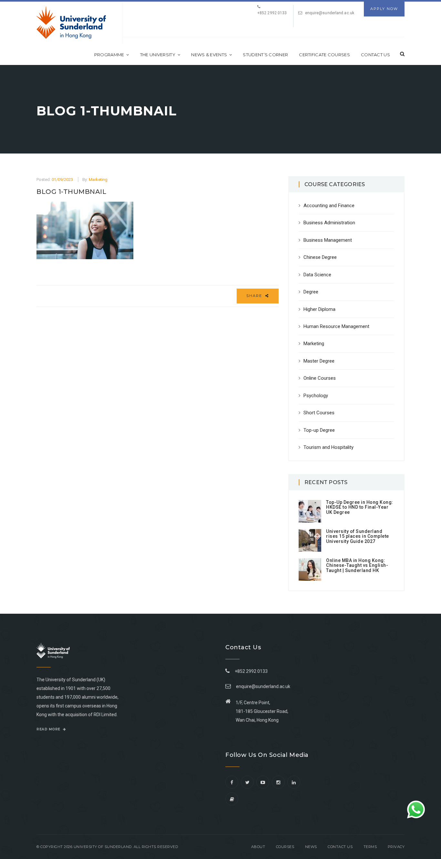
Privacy (396, 846)
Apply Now (384, 8)
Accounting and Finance (328, 205)
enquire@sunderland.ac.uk (329, 13)
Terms (370, 846)
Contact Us (375, 54)
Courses (285, 846)
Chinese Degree (320, 257)
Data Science (317, 275)
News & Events (209, 54)
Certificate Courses (324, 54)
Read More (48, 729)
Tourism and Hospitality (328, 447)
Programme (109, 54)
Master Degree (318, 361)
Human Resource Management (336, 326)
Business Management (327, 240)
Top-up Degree (319, 430)
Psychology (315, 395)
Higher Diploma (319, 309)
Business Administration (329, 223)
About (258, 846)
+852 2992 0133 (250, 671)
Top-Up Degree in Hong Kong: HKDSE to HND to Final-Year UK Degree (359, 507)
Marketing (98, 179)
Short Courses (318, 413)
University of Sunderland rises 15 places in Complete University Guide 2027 (357, 536)
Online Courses (319, 378)
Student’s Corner (265, 54)
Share (255, 295)
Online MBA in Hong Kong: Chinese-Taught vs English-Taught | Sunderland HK (357, 565)
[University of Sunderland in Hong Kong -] (71, 23)
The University (157, 54)
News (311, 846)
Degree (310, 292)
